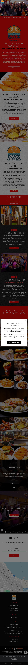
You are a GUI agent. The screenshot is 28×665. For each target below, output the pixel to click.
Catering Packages (14, 342)
